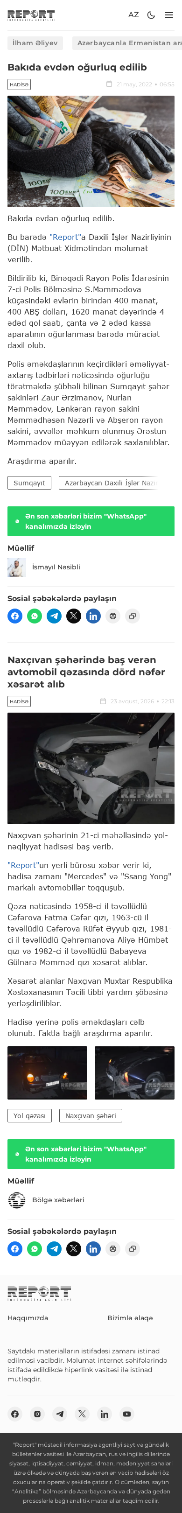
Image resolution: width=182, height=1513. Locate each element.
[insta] (37, 1414)
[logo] (31, 15)
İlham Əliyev (35, 43)
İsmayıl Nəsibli (56, 567)
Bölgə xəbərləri (58, 1200)
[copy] (132, 616)
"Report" (65, 236)
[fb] (14, 616)
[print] (112, 616)
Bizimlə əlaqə (130, 1318)
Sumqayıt (29, 483)
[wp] (34, 616)
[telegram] (54, 616)
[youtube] (126, 1414)
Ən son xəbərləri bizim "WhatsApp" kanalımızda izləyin (86, 521)
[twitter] (73, 616)
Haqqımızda (27, 1318)
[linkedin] (93, 616)
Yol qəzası (30, 1116)
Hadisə (19, 85)
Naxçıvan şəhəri (90, 1116)
